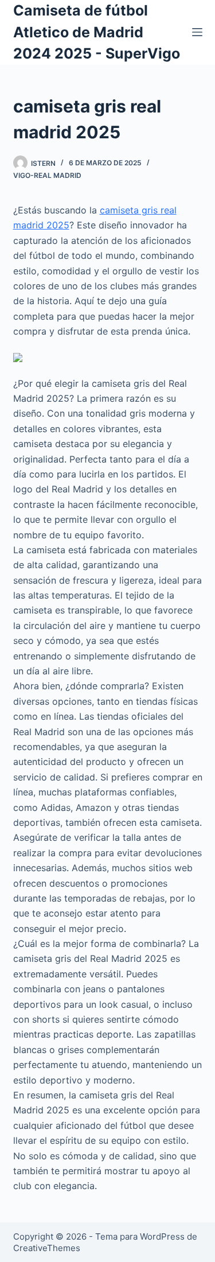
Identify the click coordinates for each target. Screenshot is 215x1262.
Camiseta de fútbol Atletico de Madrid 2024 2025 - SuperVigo (96, 32)
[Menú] (197, 32)
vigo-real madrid (47, 175)
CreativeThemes (46, 1247)
